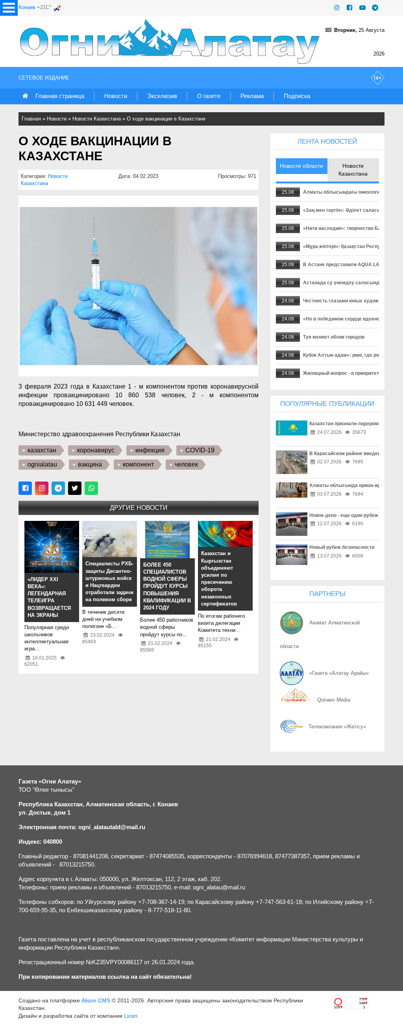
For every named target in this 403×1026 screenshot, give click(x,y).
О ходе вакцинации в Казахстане (166, 119)
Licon (130, 1016)
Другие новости (139, 507)
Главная (31, 119)
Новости (115, 96)
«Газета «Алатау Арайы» (339, 673)
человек (186, 464)
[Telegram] (375, 7)
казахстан (42, 450)
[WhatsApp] (91, 488)
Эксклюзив (162, 96)
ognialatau (42, 464)
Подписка (297, 96)
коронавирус (96, 450)
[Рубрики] (9, 8)
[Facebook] (349, 7)
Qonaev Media (333, 700)
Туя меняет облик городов (333, 337)
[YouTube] (362, 7)
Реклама (252, 96)
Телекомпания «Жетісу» (337, 727)
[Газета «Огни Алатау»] (171, 41)
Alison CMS (95, 1000)
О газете (208, 96)
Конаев (26, 7)
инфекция (150, 450)
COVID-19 (199, 450)
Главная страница (59, 96)
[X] (74, 488)
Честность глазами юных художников (347, 301)
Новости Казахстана (96, 119)
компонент (138, 464)
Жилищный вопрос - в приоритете (342, 373)
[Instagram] (337, 7)
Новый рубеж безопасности (341, 547)
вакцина (90, 464)
